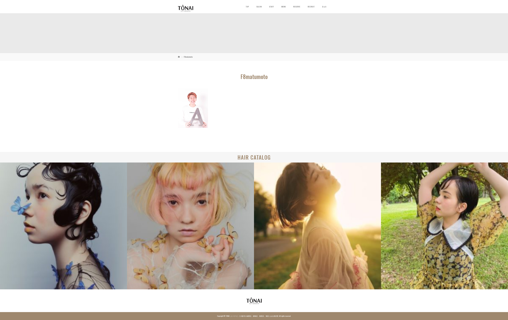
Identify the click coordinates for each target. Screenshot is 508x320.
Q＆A (324, 6)
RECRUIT (311, 6)
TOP (247, 6)
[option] (63, 226)
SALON (259, 6)
